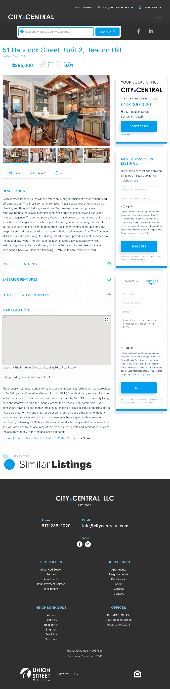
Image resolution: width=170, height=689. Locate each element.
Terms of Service (142, 403)
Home (6, 438)
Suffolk (37, 438)
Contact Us (139, 126)
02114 (61, 438)
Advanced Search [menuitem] (51, 569)
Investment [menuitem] (51, 588)
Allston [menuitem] (51, 615)
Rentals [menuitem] (51, 574)
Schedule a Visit (152, 282)
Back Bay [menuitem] (51, 620)
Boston (49, 438)
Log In (146, 7)
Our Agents (127, 135)
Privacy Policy (143, 233)
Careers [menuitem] (119, 588)
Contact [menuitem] (119, 593)
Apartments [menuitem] (51, 579)
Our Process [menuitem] (118, 579)
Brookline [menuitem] (51, 634)
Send (138, 387)
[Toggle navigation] (159, 17)
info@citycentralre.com (117, 7)
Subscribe (138, 246)
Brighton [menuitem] (51, 629)
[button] (107, 32)
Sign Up (156, 7)
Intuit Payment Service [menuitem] (51, 584)
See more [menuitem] (51, 639)
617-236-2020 (86, 7)
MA (28, 438)
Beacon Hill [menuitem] (51, 624)
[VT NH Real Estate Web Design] (35, 674)
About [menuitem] (119, 584)
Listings (18, 438)
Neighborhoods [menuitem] (118, 574)
